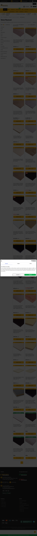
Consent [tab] (6, 263)
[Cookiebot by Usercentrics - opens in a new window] (32, 261)
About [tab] (31, 263)
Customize (18, 274)
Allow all (30, 274)
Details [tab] (18, 263)
